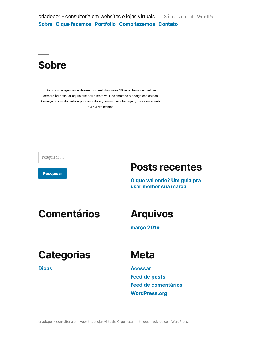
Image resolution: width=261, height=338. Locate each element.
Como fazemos (137, 24)
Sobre (45, 24)
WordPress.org (148, 293)
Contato (168, 24)
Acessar (140, 268)
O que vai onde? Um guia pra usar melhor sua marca (165, 183)
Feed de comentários (156, 285)
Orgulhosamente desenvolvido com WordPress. (153, 322)
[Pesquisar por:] (55, 157)
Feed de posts (147, 277)
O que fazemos (74, 24)
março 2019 (145, 227)
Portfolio (105, 24)
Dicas (45, 268)
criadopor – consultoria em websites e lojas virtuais (96, 16)
